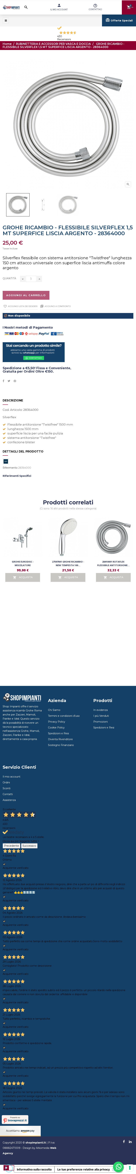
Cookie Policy (56, 727)
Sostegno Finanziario (61, 745)
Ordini (6, 782)
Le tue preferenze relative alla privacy (83, 1169)
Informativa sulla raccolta (34, 1169)
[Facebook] (124, 1142)
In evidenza (100, 710)
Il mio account (11, 776)
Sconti (6, 788)
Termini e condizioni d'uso (64, 715)
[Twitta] (9, 381)
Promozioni (100, 721)
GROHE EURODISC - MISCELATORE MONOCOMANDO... (23, 565)
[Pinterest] (15, 381)
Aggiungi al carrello (26, 295)
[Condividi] (3, 381)
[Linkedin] (130, 1142)
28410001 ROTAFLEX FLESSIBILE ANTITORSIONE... (113, 563)
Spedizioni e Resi (58, 733)
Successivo (29, 845)
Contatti (8, 794)
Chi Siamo (54, 710)
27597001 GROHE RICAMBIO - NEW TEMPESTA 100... (68, 563)
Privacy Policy (56, 721)
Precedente (11, 845)
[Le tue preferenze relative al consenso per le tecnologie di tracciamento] (129, 1167)
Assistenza (9, 800)
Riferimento (10, 467)
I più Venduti (101, 715)
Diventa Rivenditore (60, 739)
